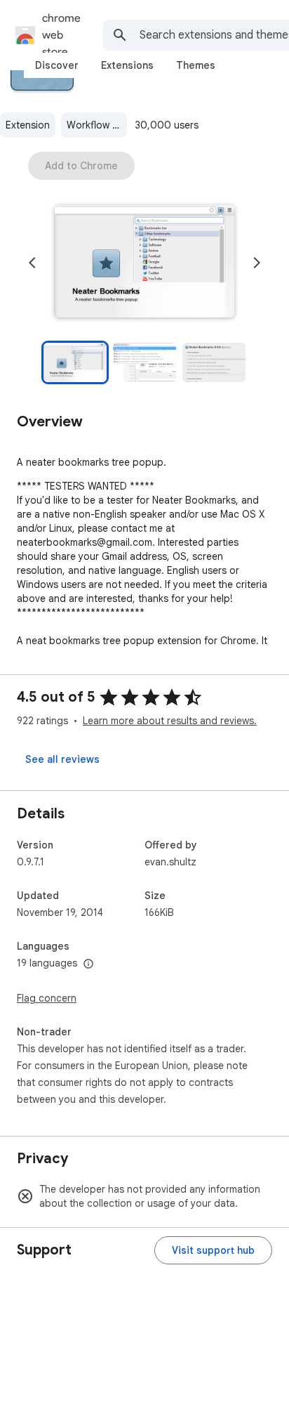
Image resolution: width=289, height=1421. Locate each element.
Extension (28, 125)
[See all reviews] (62, 759)
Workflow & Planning (97, 125)
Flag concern (46, 998)
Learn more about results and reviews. (170, 720)
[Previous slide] (32, 263)
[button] (144, 262)
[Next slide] (257, 263)
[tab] (57, 65)
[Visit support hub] (213, 1250)
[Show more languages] (88, 964)
